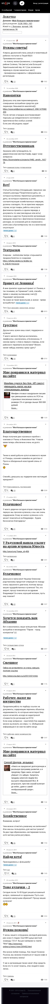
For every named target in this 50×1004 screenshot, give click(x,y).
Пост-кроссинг (13, 308)
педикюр (10, 128)
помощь (10, 976)
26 (13, 843)
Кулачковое (12, 574)
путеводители (25, 167)
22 (13, 604)
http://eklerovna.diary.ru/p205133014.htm (20, 676)
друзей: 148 (27, 26)
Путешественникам (18, 146)
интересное (12, 556)
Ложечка (9, 16)
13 (13, 82)
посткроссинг (25, 487)
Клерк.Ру (22, 990)
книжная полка (13, 167)
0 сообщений (7, 10)
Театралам (11, 250)
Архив (37, 10)
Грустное (10, 325)
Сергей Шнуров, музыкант (18, 762)
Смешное (10, 663)
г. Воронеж (16, 26)
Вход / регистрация (40, 3)
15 (13, 916)
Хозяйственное (15, 816)
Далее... (14, 408)
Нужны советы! (15, 48)
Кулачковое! (12, 504)
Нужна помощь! (15, 930)
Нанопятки (12, 95)
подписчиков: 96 (10, 29)
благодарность (13, 487)
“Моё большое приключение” (24, 44)
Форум (30, 10)
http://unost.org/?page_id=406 (16, 551)
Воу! (6, 185)
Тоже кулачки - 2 (16, 887)
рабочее (10, 734)
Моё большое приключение (25, 21)
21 (13, 529)
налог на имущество (23, 734)
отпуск (21, 645)
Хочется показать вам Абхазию (20, 620)
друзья (32, 308)
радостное (24, 308)
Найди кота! (12, 857)
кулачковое (12, 355)
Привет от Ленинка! (18, 283)
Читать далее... (10, 231)
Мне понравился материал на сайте (24, 374)
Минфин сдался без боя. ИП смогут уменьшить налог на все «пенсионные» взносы (24, 386)
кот (8, 870)
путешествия (12, 645)
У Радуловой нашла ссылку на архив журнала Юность (24, 544)
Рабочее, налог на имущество (17, 699)
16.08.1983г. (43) (25, 23)
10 (13, 359)
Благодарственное (17, 431)
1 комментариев (20, 10)
